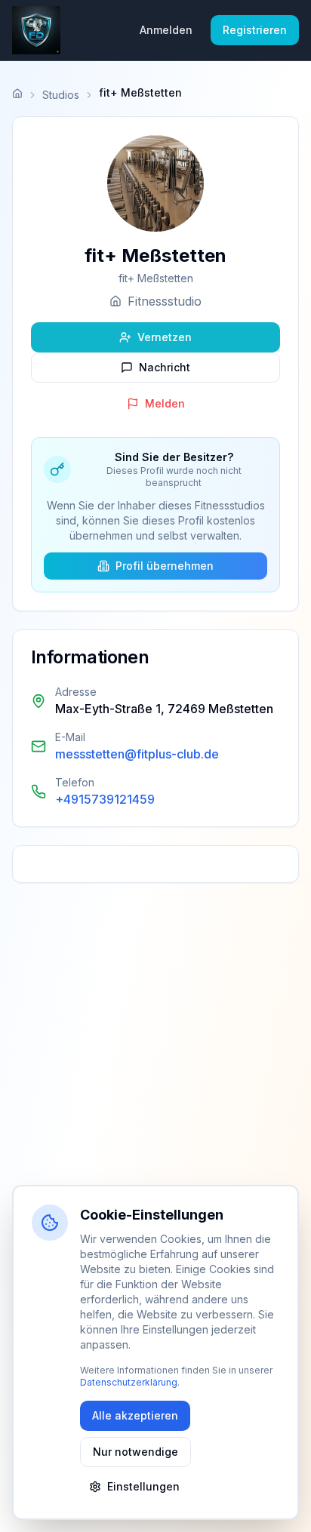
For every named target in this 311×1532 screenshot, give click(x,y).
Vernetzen (164, 337)
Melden (165, 403)
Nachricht (164, 367)
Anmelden (166, 29)
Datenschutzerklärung (128, 1382)
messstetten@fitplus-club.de (137, 753)
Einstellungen (143, 1486)
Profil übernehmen (164, 565)
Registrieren (255, 29)
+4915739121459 (105, 799)
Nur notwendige (135, 1451)
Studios (60, 94)
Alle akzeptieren (135, 1415)
